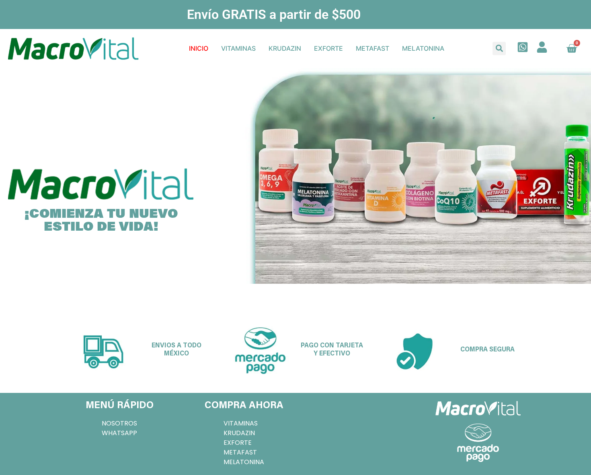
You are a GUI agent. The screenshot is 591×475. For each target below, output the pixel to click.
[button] (499, 48)
